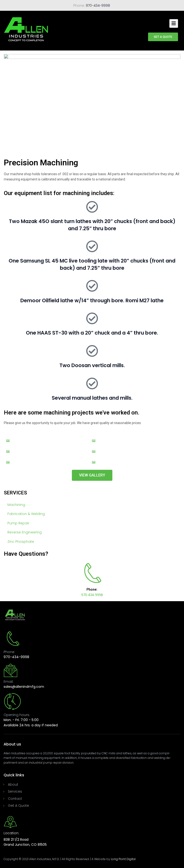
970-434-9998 (98, 5)
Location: (11, 833)
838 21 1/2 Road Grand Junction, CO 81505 (25, 842)
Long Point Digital (123, 859)
